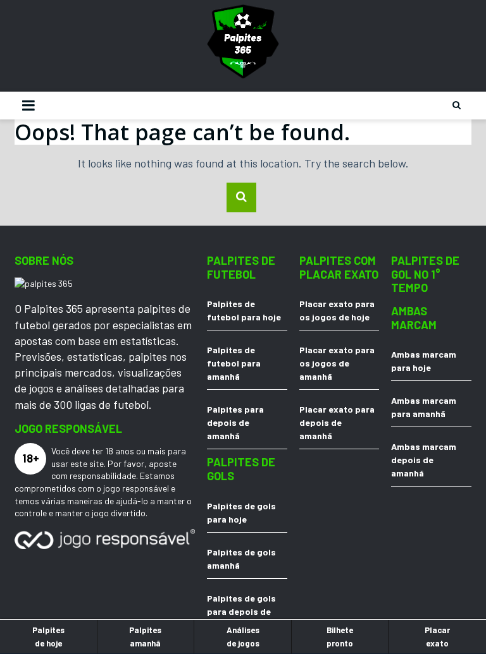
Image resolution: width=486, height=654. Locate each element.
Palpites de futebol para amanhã (234, 363)
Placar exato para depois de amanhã (337, 422)
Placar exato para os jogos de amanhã (337, 363)
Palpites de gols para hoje (241, 512)
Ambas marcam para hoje (423, 361)
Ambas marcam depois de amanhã (423, 459)
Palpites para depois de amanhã (235, 422)
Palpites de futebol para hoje (244, 310)
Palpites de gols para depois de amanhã (241, 611)
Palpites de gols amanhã (241, 559)
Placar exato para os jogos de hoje (337, 310)
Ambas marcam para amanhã (423, 407)
